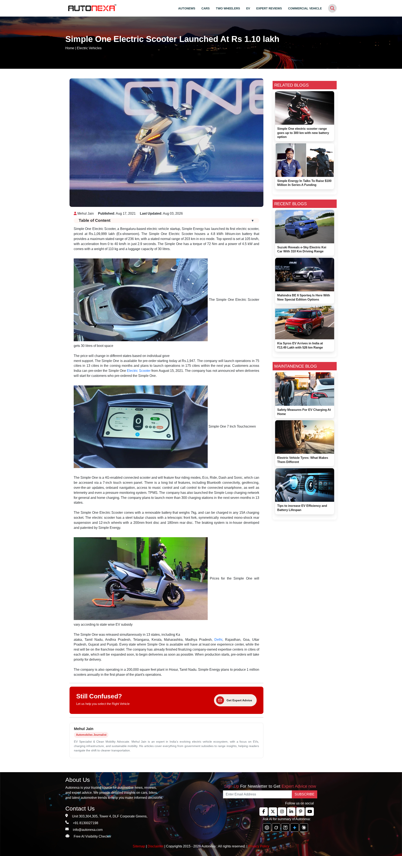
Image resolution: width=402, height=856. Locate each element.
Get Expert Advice (239, 700)
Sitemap (139, 846)
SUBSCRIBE (304, 794)
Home (69, 48)
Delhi (218, 639)
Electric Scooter (138, 370)
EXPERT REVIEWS (269, 8)
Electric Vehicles (89, 48)
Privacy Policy (258, 846)
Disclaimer (155, 846)
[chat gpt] (267, 827)
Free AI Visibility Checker (92, 836)
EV (248, 8)
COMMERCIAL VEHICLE (305, 8)
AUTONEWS (186, 8)
